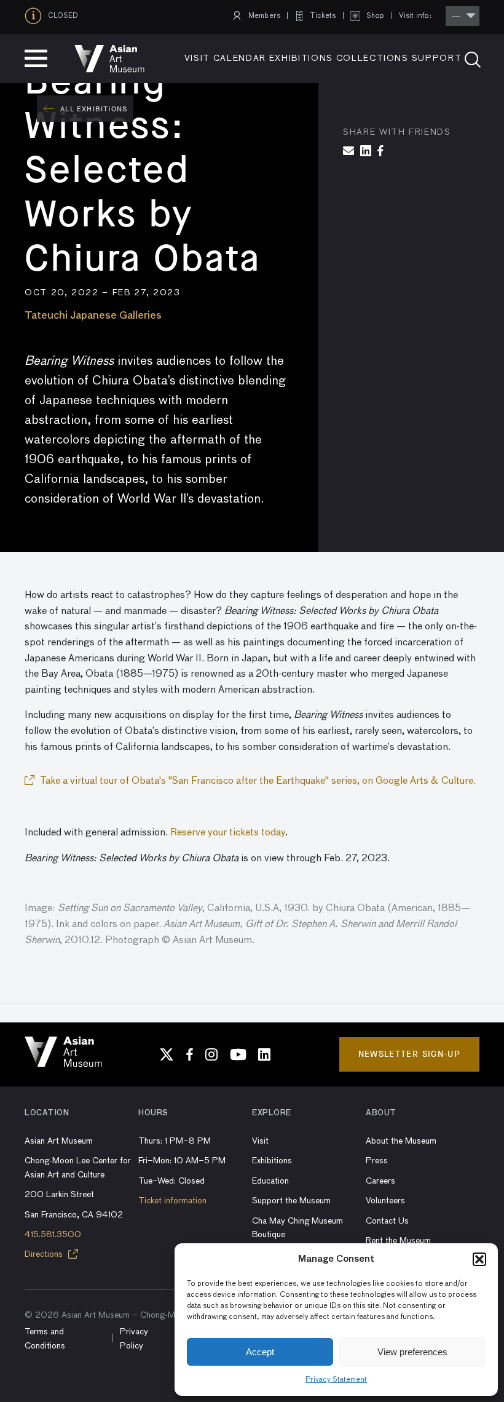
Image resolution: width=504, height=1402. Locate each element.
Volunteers (385, 1201)
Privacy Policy (134, 1339)
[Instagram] (211, 1054)
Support (437, 58)
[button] (479, 1259)
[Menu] (36, 58)
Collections (372, 58)
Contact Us (387, 1221)
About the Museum (401, 1141)
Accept (260, 1352)
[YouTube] (238, 1054)
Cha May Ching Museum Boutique (297, 1228)
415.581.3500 (53, 1234)
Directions (45, 1254)
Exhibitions (301, 58)
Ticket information (172, 1201)
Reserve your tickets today (227, 833)
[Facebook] (189, 1054)
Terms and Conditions (45, 1339)
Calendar (239, 58)
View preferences (412, 1352)
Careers (380, 1181)
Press (377, 1161)
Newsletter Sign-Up (409, 1054)
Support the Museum (291, 1201)
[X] (166, 1054)
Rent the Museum (398, 1241)
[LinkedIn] (264, 1054)
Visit (197, 58)
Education (270, 1181)
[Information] (36, 16)
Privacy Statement (336, 1380)
